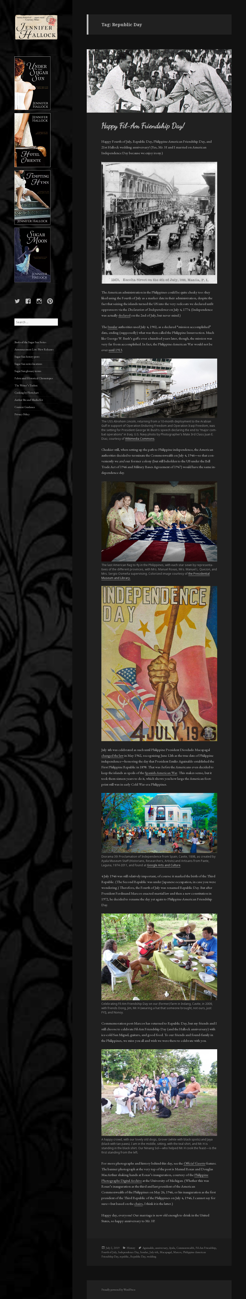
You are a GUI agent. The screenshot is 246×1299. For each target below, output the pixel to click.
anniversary (161, 1248)
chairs (138, 1203)
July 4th (153, 1252)
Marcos (177, 1252)
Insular (112, 326)
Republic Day (137, 1256)
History (131, 1248)
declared (124, 315)
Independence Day (128, 1252)
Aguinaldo (148, 1248)
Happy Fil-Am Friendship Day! (142, 125)
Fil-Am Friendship (206, 1248)
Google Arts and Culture (163, 865)
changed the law (112, 755)
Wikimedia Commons (139, 439)
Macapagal (166, 1252)
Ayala (172, 1248)
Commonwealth (185, 1248)
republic (124, 1256)
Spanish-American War (161, 772)
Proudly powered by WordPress (118, 1290)
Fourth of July (109, 1252)
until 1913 (115, 350)
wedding (151, 1256)
